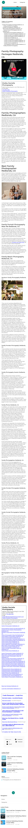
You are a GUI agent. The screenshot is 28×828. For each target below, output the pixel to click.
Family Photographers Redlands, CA (11, 27)
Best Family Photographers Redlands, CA (12, 654)
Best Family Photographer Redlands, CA (12, 28)
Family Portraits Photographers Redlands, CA (13, 661)
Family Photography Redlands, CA (10, 626)
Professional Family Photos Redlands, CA (12, 674)
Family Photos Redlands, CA (11, 37)
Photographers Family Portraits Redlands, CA (13, 628)
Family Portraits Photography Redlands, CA (14, 35)
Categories (22, 2)
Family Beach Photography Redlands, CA (13, 32)
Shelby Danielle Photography (11, 26)
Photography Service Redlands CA (12, 8)
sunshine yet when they (18, 242)
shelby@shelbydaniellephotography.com (13, 616)
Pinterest (20, 741)
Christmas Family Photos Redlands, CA (11, 660)
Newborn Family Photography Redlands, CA (14, 34)
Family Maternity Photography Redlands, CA (13, 644)
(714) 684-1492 (6, 89)
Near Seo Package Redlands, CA (10, 686)
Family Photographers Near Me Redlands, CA (13, 640)
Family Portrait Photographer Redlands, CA (14, 41)
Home (15, 2)
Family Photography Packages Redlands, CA (13, 24)
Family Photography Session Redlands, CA (14, 36)
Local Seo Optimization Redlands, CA (11, 688)
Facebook (20, 739)
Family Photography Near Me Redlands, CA (13, 635)
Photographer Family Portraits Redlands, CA (14, 44)
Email (10, 744)
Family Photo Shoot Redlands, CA (10, 641)
